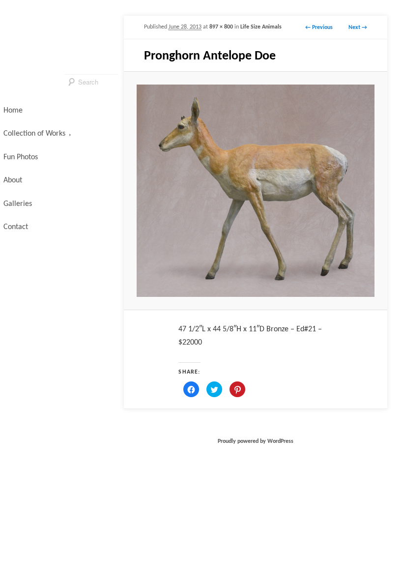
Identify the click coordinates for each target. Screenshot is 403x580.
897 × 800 (221, 27)
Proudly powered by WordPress (255, 441)
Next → (357, 27)
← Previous (319, 27)
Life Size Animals (261, 27)
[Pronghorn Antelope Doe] (255, 190)
